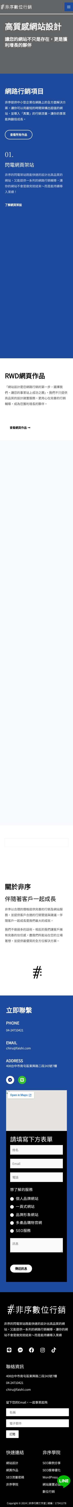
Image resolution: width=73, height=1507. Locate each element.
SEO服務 (23, 1230)
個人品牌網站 (27, 1198)
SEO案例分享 (52, 1462)
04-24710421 (14, 1030)
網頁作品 (12, 1470)
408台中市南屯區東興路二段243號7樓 (31, 1066)
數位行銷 (49, 1491)
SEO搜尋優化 (52, 1470)
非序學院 (12, 1484)
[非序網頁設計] (16, 6)
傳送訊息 (21, 1268)
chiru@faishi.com (18, 1048)
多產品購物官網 (29, 1222)
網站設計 (12, 1462)
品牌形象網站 (27, 1214)
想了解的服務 (21, 1189)
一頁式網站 (25, 1206)
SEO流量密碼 (15, 1477)
